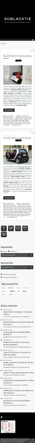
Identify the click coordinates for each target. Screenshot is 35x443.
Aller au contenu (5, 1)
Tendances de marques (9, 205)
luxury (20, 122)
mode (24, 291)
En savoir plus (20, 441)
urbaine (12, 122)
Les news (24, 116)
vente (26, 205)
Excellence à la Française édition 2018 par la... (16, 401)
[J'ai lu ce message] (33, 438)
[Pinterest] (18, 228)
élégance (4, 291)
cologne (25, 119)
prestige (20, 211)
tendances (26, 288)
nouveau (8, 120)
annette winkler (19, 119)
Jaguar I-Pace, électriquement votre (18, 372)
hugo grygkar (6, 214)
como (10, 215)
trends (18, 288)
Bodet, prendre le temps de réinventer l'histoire (18, 363)
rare (12, 211)
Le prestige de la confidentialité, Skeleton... (16, 333)
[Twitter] (11, 228)
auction (15, 206)
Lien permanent (9, 116)
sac (21, 209)
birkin (30, 209)
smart (19, 117)
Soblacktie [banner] (17, 19)
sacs (18, 209)
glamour (4, 294)
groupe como (22, 123)
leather (11, 209)
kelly (27, 209)
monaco (20, 206)
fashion (12, 291)
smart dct (24, 117)
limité (15, 211)
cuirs (15, 209)
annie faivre (27, 212)
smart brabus (9, 208)
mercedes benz (10, 119)
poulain (12, 212)
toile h (16, 123)
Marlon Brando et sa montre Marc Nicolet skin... (18, 323)
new (13, 120)
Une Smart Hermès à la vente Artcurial (17, 138)
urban (16, 122)
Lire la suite (10, 110)
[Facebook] (4, 228)
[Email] (4, 234)
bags (23, 209)
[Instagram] (25, 228)
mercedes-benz (21, 208)
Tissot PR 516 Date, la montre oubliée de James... (17, 353)
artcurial (24, 211)
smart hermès (25, 122)
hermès (23, 205)
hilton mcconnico (15, 214)
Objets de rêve (26, 203)
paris (24, 206)
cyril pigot (20, 212)
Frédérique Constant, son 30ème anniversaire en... (18, 391)
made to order (7, 211)
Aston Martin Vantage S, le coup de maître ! (17, 313)
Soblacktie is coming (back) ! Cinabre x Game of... (18, 381)
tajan (15, 212)
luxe (8, 122)
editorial (11, 288)
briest (7, 212)
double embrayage (19, 120)
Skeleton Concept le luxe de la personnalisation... (16, 343)
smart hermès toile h (8, 123)
